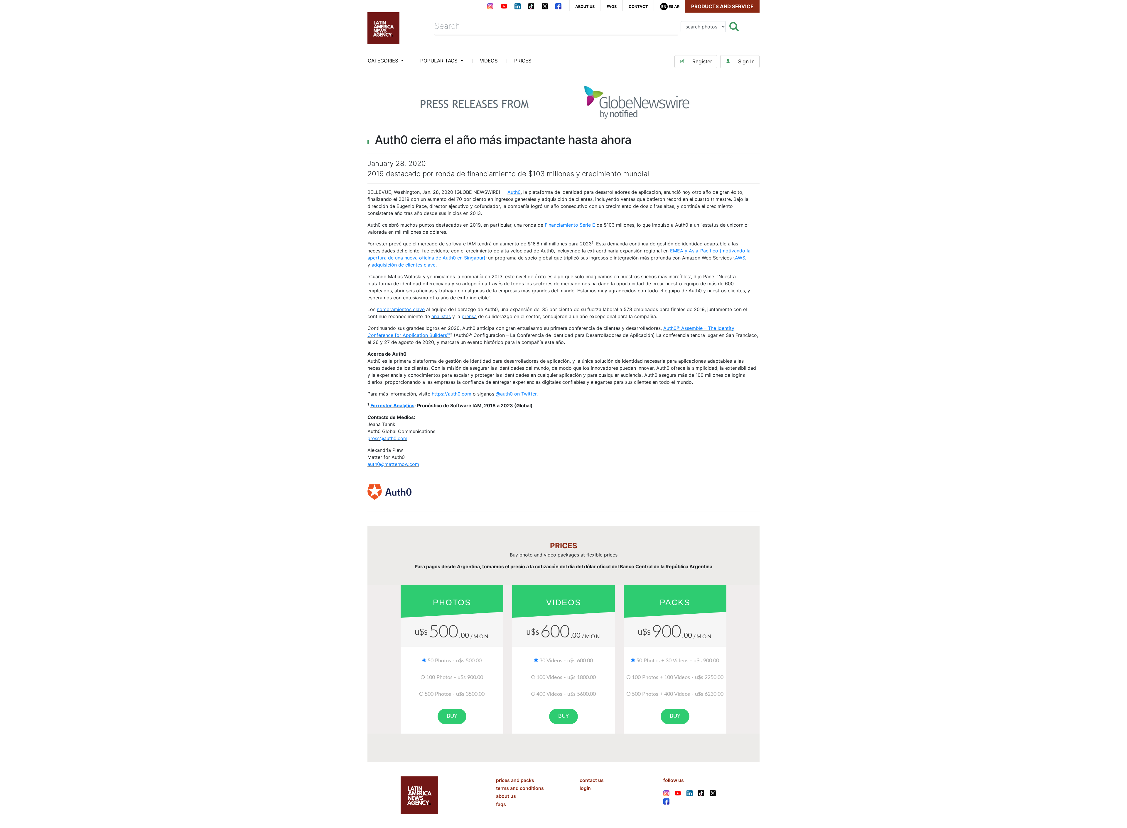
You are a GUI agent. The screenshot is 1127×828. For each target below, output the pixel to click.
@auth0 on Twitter (516, 394)
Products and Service (722, 6)
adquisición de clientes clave (404, 265)
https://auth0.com (451, 394)
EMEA (676, 251)
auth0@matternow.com (393, 464)
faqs (612, 6)
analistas (441, 316)
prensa (469, 316)
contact (638, 6)
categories (384, 61)
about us (585, 6)
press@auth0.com (387, 438)
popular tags (439, 61)
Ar (676, 6)
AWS (740, 258)
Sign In (746, 61)
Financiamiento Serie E (570, 225)
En (663, 6)
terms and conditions (520, 788)
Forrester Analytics (392, 405)
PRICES (523, 61)
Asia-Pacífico (703, 251)
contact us (592, 780)
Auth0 (514, 192)
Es (671, 6)
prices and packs (515, 780)
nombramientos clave (401, 309)
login (585, 788)
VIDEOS (489, 61)
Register (702, 61)
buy (452, 716)
